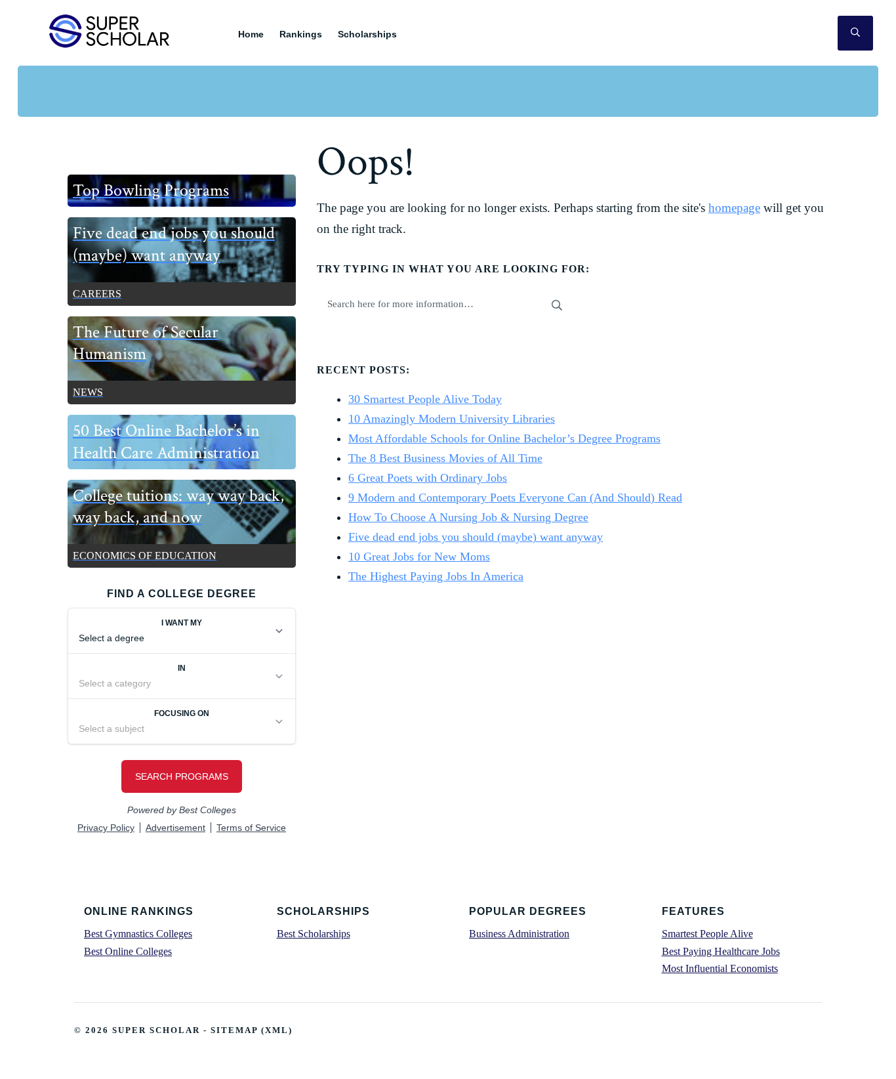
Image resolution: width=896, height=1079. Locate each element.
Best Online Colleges (128, 951)
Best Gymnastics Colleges (138, 933)
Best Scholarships (313, 933)
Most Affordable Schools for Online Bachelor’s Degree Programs (504, 438)
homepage (734, 208)
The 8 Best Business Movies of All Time (445, 458)
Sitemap (234, 1030)
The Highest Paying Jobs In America (435, 576)
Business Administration (519, 933)
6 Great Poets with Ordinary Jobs (427, 477)
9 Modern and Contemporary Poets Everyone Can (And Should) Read (515, 497)
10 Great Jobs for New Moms (419, 556)
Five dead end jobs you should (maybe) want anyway (475, 536)
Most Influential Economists (720, 968)
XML (277, 1030)
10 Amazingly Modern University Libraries (451, 418)
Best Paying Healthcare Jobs (721, 951)
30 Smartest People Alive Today (425, 399)
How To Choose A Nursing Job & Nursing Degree (468, 517)
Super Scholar (110, 31)
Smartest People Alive (707, 933)
